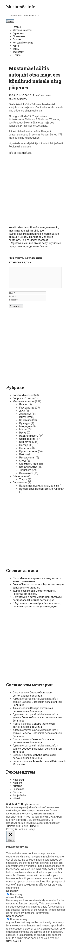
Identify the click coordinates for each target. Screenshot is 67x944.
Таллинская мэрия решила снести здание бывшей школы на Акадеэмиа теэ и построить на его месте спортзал (34, 237)
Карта (16, 45)
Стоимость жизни (30, 463)
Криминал (25, 420)
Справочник (19, 33)
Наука (22, 432)
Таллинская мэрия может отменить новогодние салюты (34, 592)
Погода (23, 445)
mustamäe (52, 227)
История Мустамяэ (23, 42)
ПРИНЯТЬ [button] (36, 826)
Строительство (28, 466)
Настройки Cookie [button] (17, 826)
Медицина (25, 426)
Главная (17, 27)
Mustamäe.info (20, 7)
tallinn (29, 230)
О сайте (17, 55)
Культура (24, 423)
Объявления (19, 36)
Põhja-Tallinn (20, 795)
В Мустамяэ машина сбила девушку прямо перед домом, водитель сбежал (35, 245)
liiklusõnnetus (37, 227)
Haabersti (18, 779)
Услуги (23, 479)
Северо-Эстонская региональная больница (32, 694)
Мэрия (23, 429)
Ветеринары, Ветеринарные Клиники (41, 488)
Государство (26, 407)
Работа (23, 454)
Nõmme (17, 792)
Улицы (16, 48)
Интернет (25, 417)
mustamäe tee (17, 230)
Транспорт (18, 52)
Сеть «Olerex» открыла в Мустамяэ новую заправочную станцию (38, 586)
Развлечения (27, 457)
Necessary (16, 894)
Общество (25, 442)
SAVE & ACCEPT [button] (15, 941)
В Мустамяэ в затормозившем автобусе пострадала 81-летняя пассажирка (37, 598)
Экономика (26, 473)
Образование (27, 438)
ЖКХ (22, 410)
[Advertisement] (33, 191)
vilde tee (39, 230)
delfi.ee (26, 152)
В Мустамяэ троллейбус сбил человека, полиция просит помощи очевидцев (37, 605)
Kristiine (17, 786)
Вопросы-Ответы (23, 398)
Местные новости (22, 30)
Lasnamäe (18, 789)
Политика (25, 448)
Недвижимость (28, 435)
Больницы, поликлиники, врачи (38, 485)
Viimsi (16, 798)
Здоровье (25, 413)
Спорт (22, 460)
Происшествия (28, 451)
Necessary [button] (12, 890)
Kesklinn (17, 782)
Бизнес (23, 404)
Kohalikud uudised (19, 227)
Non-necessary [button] (15, 916)
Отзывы (17, 39)
